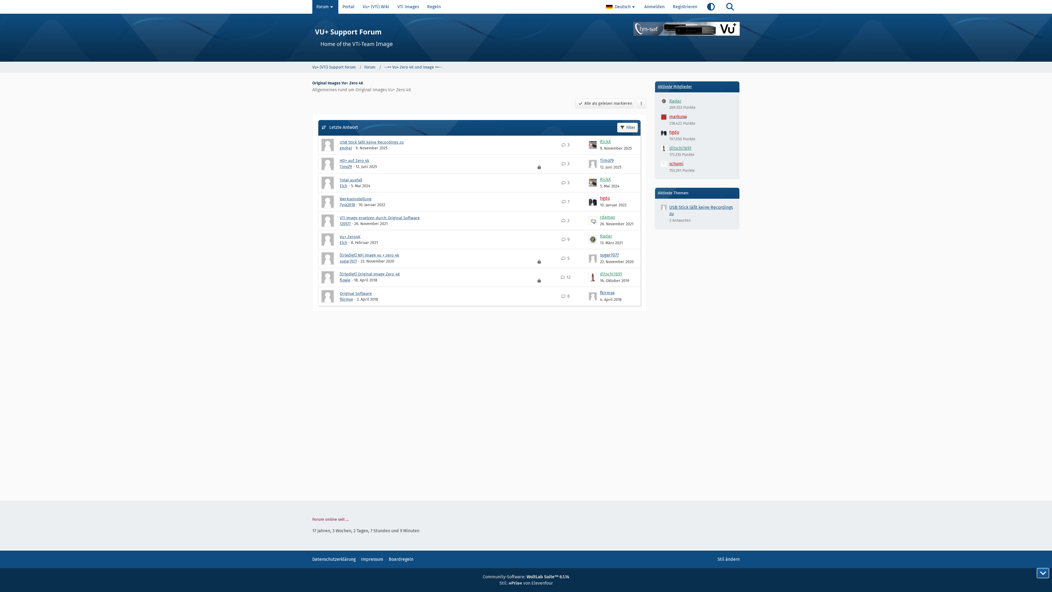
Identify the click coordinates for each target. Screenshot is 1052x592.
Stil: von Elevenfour (526, 583)
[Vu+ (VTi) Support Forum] (526, 37)
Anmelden (654, 6)
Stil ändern (728, 559)
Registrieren (685, 6)
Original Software (356, 293)
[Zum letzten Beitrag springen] (592, 145)
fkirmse (346, 299)
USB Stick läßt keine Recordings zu (372, 142)
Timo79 (346, 166)
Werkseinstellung (355, 199)
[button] (621, 7)
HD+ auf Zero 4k (354, 160)
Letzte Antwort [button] (343, 127)
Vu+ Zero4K (350, 236)
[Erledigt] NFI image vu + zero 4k (369, 255)
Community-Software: (526, 576)
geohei (346, 148)
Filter (630, 127)
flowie (345, 280)
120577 (345, 223)
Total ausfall (351, 180)
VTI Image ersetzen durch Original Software (380, 217)
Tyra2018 (347, 204)
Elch (343, 185)
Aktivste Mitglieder (675, 86)
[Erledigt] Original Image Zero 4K (370, 274)
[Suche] (730, 7)
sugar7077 (348, 261)
